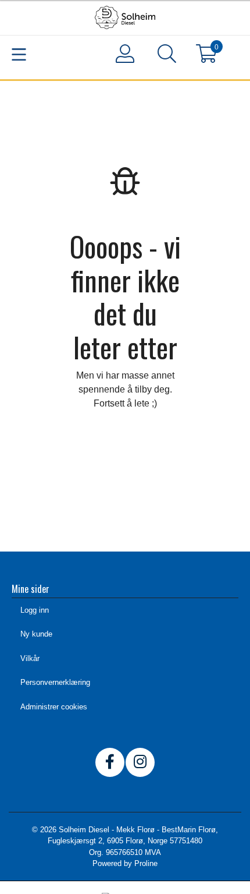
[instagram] (140, 762)
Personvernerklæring (55, 682)
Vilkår (30, 658)
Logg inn (34, 610)
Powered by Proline (125, 863)
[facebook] (109, 762)
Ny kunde (36, 634)
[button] (167, 56)
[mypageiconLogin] (125, 53)
